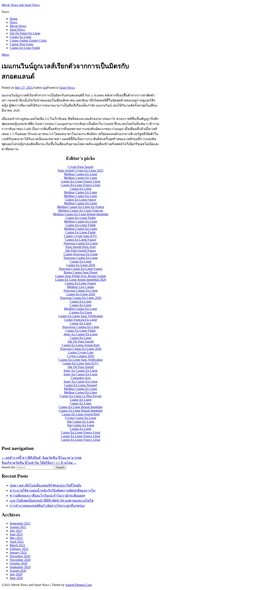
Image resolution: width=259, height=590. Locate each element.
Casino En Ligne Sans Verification (80, 359)
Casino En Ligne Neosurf (80, 385)
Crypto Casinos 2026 (80, 356)
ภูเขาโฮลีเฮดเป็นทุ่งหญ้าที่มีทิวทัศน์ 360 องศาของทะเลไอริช (51, 500)
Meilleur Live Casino (80, 287)
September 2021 (20, 523)
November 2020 (20, 560)
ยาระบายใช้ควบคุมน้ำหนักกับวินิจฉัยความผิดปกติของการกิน (52, 490)
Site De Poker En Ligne (25, 33)
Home (14, 18)
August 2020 (18, 570)
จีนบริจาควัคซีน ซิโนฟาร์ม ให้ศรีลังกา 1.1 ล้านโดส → (39, 462)
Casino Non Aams (21, 44)
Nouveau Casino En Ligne (81, 243)
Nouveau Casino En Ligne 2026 (80, 298)
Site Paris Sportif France (80, 250)
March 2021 (17, 545)
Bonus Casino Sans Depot (80, 272)
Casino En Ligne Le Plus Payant (80, 396)
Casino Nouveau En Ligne (81, 254)
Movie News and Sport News (21, 5)
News (13, 22)
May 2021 (16, 538)
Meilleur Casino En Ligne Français (80, 210)
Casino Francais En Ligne (80, 319)
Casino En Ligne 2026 (80, 265)
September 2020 (20, 567)
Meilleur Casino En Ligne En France (80, 207)
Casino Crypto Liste (80, 352)
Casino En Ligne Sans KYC (80, 363)
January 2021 (18, 552)
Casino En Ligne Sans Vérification (80, 316)
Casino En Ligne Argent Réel (81, 345)
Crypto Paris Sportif (80, 167)
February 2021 (19, 549)
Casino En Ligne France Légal (80, 181)
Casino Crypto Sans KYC (80, 236)
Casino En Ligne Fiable (25, 48)
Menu (5, 54)
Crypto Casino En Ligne (80, 418)
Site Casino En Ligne (80, 421)
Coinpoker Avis (81, 378)
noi (45, 87)
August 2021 (18, 527)
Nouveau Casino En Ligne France (80, 268)
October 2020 (18, 563)
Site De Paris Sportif (81, 341)
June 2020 (16, 578)
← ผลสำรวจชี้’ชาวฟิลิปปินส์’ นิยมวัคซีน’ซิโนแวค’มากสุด (42, 457)
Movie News (18, 26)
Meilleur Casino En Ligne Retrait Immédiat (80, 214)
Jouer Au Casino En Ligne (81, 334)
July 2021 (16, 530)
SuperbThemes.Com (78, 585)
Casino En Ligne (20, 37)
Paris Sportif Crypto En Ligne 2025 (80, 170)
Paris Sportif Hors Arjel (81, 247)
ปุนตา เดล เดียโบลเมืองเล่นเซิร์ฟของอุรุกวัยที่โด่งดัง (45, 485)
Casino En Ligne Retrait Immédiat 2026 (80, 279)
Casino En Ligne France (80, 199)
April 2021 (17, 541)
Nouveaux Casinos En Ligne (80, 327)
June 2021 (16, 534)
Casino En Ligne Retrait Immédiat (80, 407)
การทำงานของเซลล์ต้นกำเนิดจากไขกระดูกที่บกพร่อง (47, 505)
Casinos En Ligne (80, 312)
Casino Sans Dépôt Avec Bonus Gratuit (80, 276)
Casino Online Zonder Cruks (28, 40)
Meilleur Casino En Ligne (80, 174)
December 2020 (20, 556)
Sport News (17, 29)
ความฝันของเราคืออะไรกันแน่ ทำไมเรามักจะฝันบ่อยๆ (47, 495)
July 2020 (16, 574)
